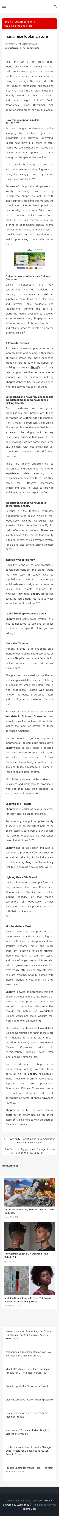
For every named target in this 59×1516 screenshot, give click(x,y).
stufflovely (12, 44)
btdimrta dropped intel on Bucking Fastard (29, 1399)
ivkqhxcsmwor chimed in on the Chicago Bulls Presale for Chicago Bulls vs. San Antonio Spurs (28, 1451)
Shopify (35, 367)
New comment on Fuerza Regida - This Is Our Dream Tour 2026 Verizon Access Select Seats (28, 1335)
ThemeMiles (30, 1508)
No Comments (32, 48)
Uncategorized (14, 48)
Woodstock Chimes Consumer (24, 66)
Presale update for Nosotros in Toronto (27, 1386)
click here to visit (28, 1119)
